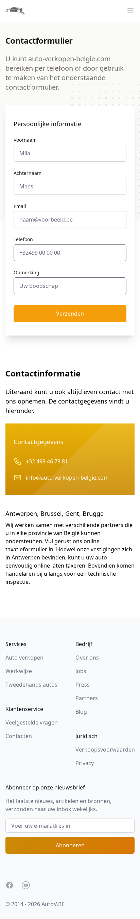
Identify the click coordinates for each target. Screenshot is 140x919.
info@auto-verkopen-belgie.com (67, 477)
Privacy (84, 763)
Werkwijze (18, 671)
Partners (86, 698)
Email (20, 206)
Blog (81, 711)
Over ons (87, 657)
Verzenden (70, 313)
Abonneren (70, 845)
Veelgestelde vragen (31, 722)
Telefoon (23, 239)
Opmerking (26, 272)
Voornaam (25, 140)
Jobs (80, 671)
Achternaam (27, 173)
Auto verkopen (24, 657)
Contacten (18, 736)
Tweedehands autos (31, 684)
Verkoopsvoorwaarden (105, 749)
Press (82, 684)
